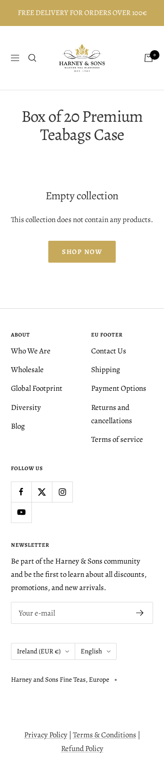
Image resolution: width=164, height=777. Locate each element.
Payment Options (118, 388)
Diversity (26, 407)
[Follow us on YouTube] (21, 512)
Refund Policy (82, 748)
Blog (18, 426)
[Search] (32, 58)
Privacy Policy (45, 735)
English (91, 651)
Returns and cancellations (111, 414)
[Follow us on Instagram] (62, 492)
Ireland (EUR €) (39, 651)
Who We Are (31, 351)
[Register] (140, 613)
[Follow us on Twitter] (41, 492)
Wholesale (27, 369)
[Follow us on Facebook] (21, 492)
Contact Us (108, 351)
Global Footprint (36, 388)
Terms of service (117, 439)
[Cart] (148, 58)
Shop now (82, 251)
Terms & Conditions (104, 735)
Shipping (105, 369)
